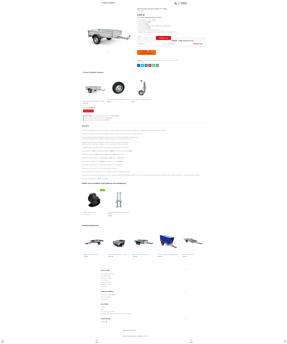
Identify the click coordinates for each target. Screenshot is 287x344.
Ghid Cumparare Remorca (107, 273)
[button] (92, 210)
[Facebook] (101, 322)
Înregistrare (184, 3)
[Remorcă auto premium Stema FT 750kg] (138, 65)
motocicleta (127, 175)
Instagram (98, 178)
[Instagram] (106, 322)
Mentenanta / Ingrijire (106, 278)
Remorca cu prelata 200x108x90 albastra (167, 254)
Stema (142, 11)
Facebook (93, 178)
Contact (103, 307)
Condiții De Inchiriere (106, 284)
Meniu (96, 342)
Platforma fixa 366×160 (188, 254)
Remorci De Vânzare (152, 60)
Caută (191, 342)
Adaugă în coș (163, 38)
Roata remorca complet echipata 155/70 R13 (118, 99)
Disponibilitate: (141, 17)
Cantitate (139, 36)
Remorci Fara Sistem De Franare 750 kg (168, 60)
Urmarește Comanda (106, 282)
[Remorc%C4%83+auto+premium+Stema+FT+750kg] (142, 65)
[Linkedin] (104, 322)
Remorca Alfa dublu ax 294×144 (141, 254)
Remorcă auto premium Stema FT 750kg (93, 101)
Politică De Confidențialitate (108, 294)
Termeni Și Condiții (105, 297)
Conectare (183, 2)
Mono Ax (144, 60)
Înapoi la (105, 3)
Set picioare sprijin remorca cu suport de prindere (118, 213)
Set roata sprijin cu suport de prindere (140, 99)
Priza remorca (104, 280)
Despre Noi (103, 286)
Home (2, 342)
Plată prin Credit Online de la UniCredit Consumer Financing (116, 313)
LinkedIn (106, 178)
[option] (94, 202)
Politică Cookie (104, 299)
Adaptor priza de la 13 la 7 (90, 212)
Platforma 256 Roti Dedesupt (90, 254)
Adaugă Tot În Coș (88, 111)
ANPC (102, 309)
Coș (285, 342)
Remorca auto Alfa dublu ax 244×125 (117, 254)
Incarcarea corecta (105, 275)
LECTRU (146, 336)
